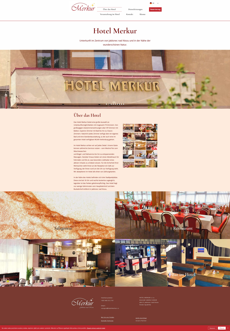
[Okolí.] (111, 104)
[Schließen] (228, 328)
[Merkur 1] (109, 104)
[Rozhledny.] (123, 104)
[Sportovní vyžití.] (119, 104)
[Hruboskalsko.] (115, 104)
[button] (135, 9)
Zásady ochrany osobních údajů (96, 328)
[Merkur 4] (121, 104)
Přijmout (221, 328)
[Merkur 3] (117, 104)
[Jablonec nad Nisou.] (106, 104)
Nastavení (212, 328)
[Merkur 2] (113, 104)
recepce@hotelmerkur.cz (110, 308)
